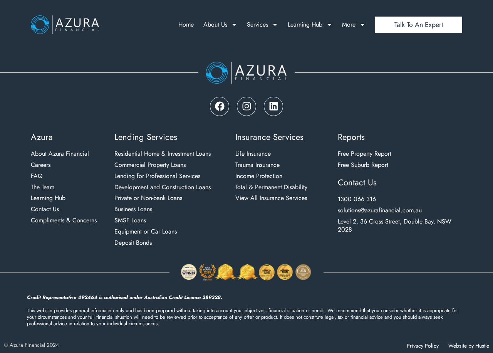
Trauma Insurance (257, 165)
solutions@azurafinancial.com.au (380, 211)
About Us (215, 25)
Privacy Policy (423, 345)
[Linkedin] (273, 106)
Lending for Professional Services (157, 176)
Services (257, 25)
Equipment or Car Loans (145, 232)
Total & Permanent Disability (271, 187)
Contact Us (45, 209)
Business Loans (133, 209)
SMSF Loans (130, 221)
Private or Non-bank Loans (148, 198)
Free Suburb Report (363, 165)
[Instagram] (246, 106)
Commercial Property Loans (150, 165)
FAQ (37, 176)
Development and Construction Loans (162, 187)
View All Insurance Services (271, 198)
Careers (40, 165)
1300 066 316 (357, 199)
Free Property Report (364, 154)
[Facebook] (219, 106)
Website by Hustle (468, 345)
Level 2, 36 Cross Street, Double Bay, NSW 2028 (394, 226)
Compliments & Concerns (64, 221)
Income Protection (258, 176)
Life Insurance (253, 154)
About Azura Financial (60, 154)
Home (186, 25)
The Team (42, 187)
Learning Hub (305, 25)
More (348, 25)
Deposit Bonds (133, 243)
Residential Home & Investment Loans (162, 154)
